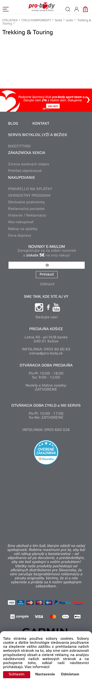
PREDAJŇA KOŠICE (46, 329)
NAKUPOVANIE (21, 177)
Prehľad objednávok (25, 171)
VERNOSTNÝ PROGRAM (29, 195)
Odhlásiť (47, 284)
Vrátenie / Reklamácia (27, 215)
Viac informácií (37, 667)
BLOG (13, 123)
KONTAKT (40, 123)
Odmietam (70, 674)
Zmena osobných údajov (28, 164)
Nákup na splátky (23, 229)
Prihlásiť (47, 274)
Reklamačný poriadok (26, 209)
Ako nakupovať (20, 222)
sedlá (69, 20)
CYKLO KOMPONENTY (36, 20)
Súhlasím (17, 674)
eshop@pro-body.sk (46, 353)
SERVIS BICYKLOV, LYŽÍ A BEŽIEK (37, 135)
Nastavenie (45, 674)
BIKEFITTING (19, 146)
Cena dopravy (19, 235)
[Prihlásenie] (76, 9)
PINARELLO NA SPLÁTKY (30, 189)
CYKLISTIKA (10, 20)
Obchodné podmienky (26, 202)
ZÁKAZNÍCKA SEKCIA (26, 153)
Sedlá (58, 20)
